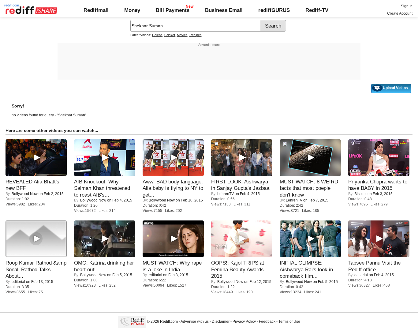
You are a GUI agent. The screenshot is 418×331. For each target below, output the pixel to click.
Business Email (224, 10)
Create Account (399, 13)
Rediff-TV (316, 10)
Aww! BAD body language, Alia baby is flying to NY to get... (173, 188)
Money (132, 10)
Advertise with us (195, 321)
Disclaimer (221, 321)
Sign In (406, 6)
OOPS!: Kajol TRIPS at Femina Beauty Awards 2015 (237, 269)
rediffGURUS (274, 10)
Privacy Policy (244, 321)
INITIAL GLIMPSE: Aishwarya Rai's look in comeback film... (306, 269)
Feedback (267, 321)
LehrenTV (225, 194)
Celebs (157, 35)
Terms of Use (289, 321)
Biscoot (360, 194)
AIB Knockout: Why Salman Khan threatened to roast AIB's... (102, 188)
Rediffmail (96, 10)
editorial (18, 282)
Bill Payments (172, 10)
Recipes (195, 35)
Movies (182, 35)
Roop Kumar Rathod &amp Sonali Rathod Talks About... (36, 269)
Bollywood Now (25, 194)
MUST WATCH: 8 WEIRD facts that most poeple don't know (309, 188)
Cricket (169, 35)
